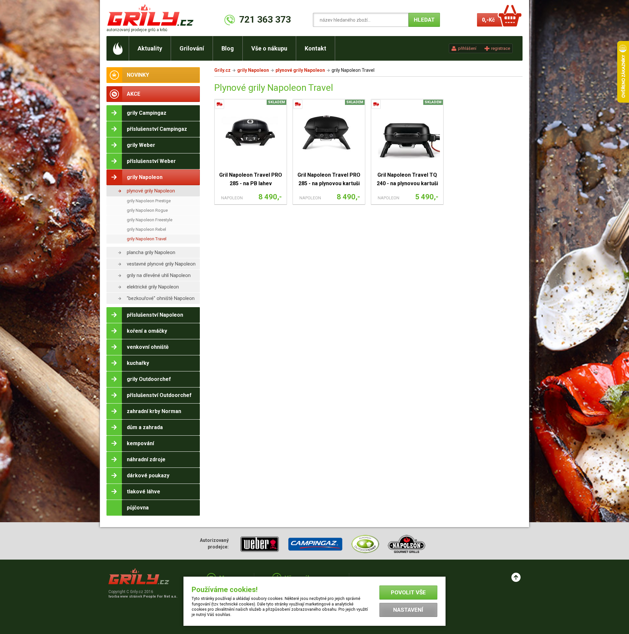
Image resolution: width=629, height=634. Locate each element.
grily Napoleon (253, 70)
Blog (227, 48)
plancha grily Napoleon (151, 252)
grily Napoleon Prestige (149, 200)
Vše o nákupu (269, 48)
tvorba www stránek (142, 596)
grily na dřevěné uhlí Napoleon (159, 275)
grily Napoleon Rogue (147, 210)
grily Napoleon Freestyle (149, 219)
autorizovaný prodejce (136, 30)
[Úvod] (117, 48)
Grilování (192, 48)
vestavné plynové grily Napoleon (161, 264)
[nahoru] (516, 577)
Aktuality (150, 48)
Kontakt (315, 48)
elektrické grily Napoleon (153, 287)
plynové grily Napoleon (151, 191)
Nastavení (408, 609)
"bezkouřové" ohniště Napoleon (161, 298)
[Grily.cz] (151, 15)
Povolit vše (408, 592)
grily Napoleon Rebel (146, 229)
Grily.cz (222, 70)
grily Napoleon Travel (146, 238)
